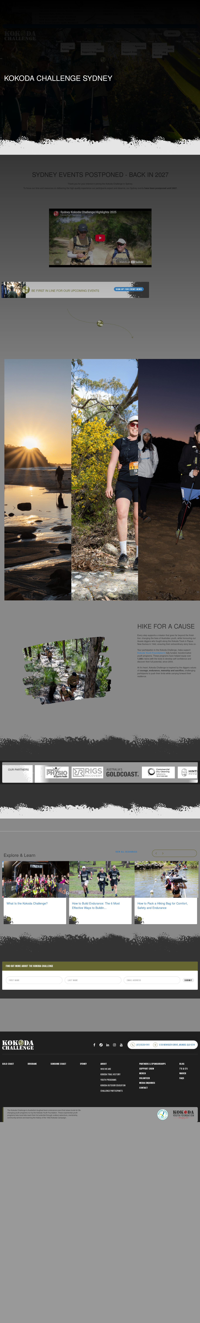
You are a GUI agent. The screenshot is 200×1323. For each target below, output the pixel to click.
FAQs (178, 41)
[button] (45, 772)
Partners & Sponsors (134, 46)
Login (191, 34)
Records (158, 54)
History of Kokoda (163, 48)
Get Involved (123, 41)
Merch (187, 41)
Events (59, 41)
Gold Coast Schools (92, 48)
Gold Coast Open (91, 46)
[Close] (1, 58)
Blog (195, 41)
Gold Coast (67, 46)
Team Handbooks (85, 41)
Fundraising (155, 33)
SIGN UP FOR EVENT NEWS (129, 289)
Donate (172, 33)
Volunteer (128, 48)
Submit (188, 980)
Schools (110, 41)
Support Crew (89, 51)
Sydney (65, 48)
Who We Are (160, 46)
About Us (152, 41)
